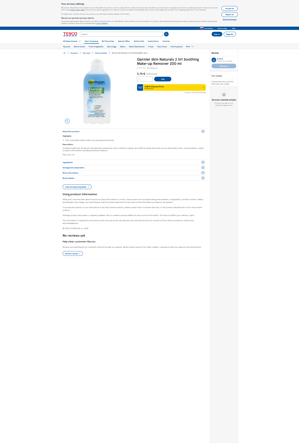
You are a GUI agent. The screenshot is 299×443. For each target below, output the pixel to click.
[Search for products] (166, 34)
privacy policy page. (77, 10)
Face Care (86, 53)
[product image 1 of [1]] (97, 91)
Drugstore (74, 53)
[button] (206, 28)
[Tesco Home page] (70, 34)
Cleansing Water (101, 53)
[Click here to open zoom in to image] (67, 121)
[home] (64, 53)
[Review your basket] (214, 60)
